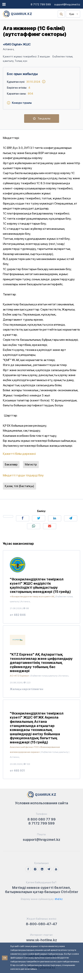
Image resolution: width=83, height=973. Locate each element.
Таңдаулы (43, 118)
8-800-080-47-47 (41, 924)
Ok (4, 957)
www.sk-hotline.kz (41, 940)
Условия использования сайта (41, 803)
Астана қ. (9, 49)
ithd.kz (58, 898)
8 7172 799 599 (41, 4)
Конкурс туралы (21, 102)
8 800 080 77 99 (41, 819)
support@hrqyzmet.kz (67, 4)
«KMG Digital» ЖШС (17, 44)
